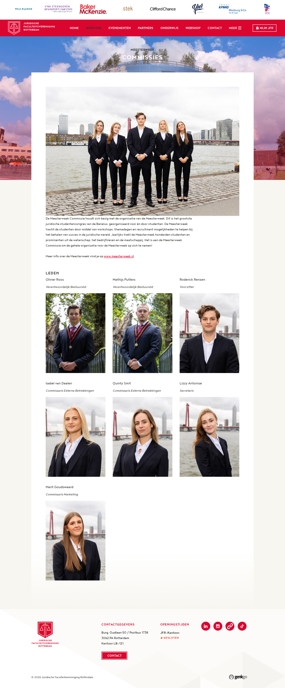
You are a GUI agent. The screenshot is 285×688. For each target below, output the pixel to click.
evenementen (120, 28)
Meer (233, 28)
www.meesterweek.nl (119, 256)
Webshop (193, 28)
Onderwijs (169, 28)
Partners (145, 28)
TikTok (242, 626)
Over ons (93, 28)
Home (74, 28)
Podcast (229, 626)
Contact (215, 28)
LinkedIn (205, 626)
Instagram (217, 626)
